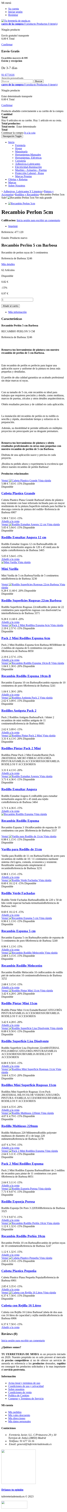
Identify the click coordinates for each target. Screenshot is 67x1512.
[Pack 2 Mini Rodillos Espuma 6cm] (29, 625)
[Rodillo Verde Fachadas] (23, 880)
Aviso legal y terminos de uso (24, 1383)
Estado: (5, 237)
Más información (17, 312)
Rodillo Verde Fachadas (18, 893)
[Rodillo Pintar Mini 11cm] (24, 990)
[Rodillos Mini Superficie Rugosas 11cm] (32, 1069)
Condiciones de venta (20, 1392)
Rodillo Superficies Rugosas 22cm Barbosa (31, 600)
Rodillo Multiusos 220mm (19, 1126)
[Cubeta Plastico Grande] (23, 480)
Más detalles (8, 264)
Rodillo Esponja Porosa (18, 1201)
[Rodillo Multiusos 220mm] (25, 1113)
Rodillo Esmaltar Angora (19, 789)
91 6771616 (7, 74)
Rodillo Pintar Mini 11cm (19, 1003)
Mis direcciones (16, 1418)
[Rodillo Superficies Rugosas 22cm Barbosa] (34, 584)
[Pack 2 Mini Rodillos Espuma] (27, 1150)
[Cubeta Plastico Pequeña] (24, 1257)
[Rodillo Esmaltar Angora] (24, 776)
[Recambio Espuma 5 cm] (24, 918)
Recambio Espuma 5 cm (18, 931)
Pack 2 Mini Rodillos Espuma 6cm (25, 638)
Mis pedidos (14, 1412)
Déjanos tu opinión (12, 1489)
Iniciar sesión (15, 11)
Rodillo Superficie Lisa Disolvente (25, 1041)
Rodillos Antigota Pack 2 (18, 710)
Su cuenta (13, 8)
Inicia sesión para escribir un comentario (38, 220)
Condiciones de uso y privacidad (26, 1386)
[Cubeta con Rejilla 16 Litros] (26, 1292)
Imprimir (13, 226)
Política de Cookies (18, 1395)
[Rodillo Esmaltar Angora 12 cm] (28, 524)
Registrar (13, 14)
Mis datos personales (19, 1421)
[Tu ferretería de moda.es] (15, 20)
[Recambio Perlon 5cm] (21, 203)
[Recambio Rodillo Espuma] (17, 814)
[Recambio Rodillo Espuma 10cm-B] (30, 663)
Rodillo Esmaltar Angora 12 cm (23, 537)
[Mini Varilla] (9, 562)
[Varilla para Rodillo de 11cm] (26, 836)
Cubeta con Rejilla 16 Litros (21, 1305)
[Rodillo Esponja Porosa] (23, 1188)
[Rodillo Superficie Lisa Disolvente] (29, 1028)
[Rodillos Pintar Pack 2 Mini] (26, 735)
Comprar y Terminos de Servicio (26, 1398)
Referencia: (7, 232)
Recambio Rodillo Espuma (20, 821)
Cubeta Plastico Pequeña (18, 1271)
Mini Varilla (9, 569)
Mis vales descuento (19, 1415)
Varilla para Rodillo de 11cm (21, 849)
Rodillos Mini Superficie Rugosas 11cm (28, 1085)
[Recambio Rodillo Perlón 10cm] (28, 1223)
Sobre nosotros (16, 1389)
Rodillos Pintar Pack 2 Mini (21, 748)
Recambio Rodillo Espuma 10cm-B (26, 676)
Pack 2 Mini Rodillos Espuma (22, 1163)
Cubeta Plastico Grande (18, 493)
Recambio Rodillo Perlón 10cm (23, 1236)
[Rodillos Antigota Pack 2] (24, 697)
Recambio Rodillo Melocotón (21, 965)
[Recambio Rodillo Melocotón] (27, 952)
